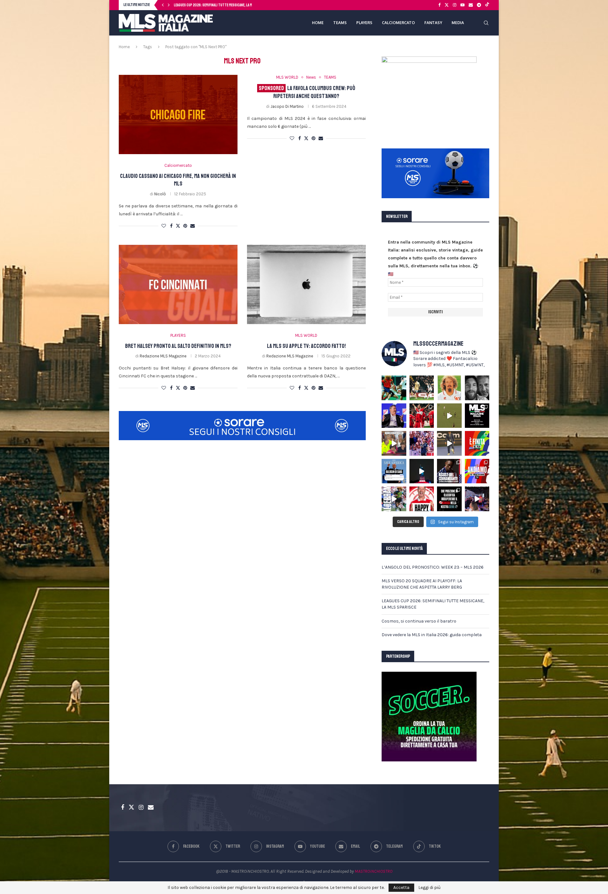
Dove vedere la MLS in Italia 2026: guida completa (432, 634)
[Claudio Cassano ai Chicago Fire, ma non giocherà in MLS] (178, 114)
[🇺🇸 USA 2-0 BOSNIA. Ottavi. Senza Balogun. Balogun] (477, 471)
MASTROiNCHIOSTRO (373, 871)
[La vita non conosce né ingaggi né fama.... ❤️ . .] (477, 387)
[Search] (486, 23)
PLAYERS (364, 22)
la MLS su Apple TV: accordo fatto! (306, 346)
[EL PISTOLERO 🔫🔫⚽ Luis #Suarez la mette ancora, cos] (449, 415)
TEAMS (340, 22)
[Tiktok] (487, 5)
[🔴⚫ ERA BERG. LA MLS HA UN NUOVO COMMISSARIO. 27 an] (394, 415)
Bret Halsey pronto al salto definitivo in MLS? (178, 346)
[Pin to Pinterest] (185, 226)
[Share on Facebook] (171, 226)
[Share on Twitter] (178, 226)
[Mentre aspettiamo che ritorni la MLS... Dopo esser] (449, 443)
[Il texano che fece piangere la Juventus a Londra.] (421, 387)
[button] (162, 5)
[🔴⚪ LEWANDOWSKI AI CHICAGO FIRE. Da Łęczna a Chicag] (421, 498)
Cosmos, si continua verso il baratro (202, 5)
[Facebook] (439, 5)
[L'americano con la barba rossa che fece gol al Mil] (449, 387)
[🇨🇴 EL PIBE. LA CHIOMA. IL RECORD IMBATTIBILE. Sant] (394, 498)
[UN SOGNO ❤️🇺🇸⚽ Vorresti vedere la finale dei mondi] (477, 498)
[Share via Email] (192, 226)
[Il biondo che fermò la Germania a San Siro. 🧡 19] (394, 387)
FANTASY (433, 22)
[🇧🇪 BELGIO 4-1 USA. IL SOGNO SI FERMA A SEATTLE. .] (477, 443)
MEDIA (458, 22)
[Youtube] (462, 5)
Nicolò (160, 194)
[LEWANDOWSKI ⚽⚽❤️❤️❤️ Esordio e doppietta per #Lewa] (421, 415)
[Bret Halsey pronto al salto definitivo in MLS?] (178, 284)
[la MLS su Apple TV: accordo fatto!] (306, 284)
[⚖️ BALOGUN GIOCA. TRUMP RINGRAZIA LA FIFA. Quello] (394, 471)
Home (124, 46)
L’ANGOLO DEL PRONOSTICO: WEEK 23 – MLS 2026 (433, 567)
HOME (318, 22)
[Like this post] (164, 226)
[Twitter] (447, 5)
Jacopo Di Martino (287, 106)
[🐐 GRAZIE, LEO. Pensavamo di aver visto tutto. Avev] (421, 443)
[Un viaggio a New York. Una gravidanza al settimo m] (449, 471)
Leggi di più (429, 887)
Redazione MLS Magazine (163, 356)
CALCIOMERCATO (398, 22)
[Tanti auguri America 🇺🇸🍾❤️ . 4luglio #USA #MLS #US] (421, 471)
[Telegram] (479, 5)
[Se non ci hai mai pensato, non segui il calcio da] (394, 443)
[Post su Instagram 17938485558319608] (477, 415)
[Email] (471, 5)
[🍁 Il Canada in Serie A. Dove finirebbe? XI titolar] (449, 498)
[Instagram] (454, 5)
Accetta (401, 887)
